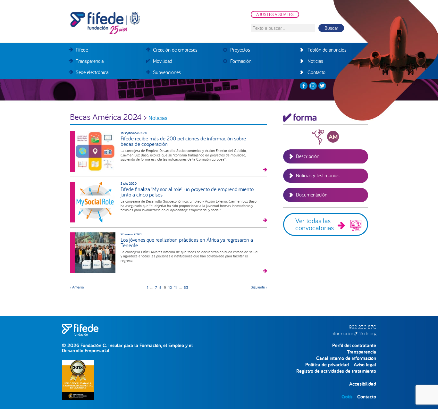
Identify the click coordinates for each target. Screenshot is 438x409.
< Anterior (77, 287)
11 (175, 287)
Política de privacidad (327, 364)
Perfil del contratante (354, 345)
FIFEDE (134, 23)
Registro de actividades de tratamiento (336, 371)
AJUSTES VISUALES (275, 14)
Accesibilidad (362, 383)
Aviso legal (365, 364)
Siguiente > (259, 287)
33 (186, 287)
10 (170, 287)
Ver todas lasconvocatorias (314, 224)
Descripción (307, 156)
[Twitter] (322, 86)
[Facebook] (303, 86)
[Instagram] (313, 86)
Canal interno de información (346, 358)
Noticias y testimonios (318, 175)
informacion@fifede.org (353, 333)
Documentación (311, 194)
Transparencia (361, 351)
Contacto (366, 396)
